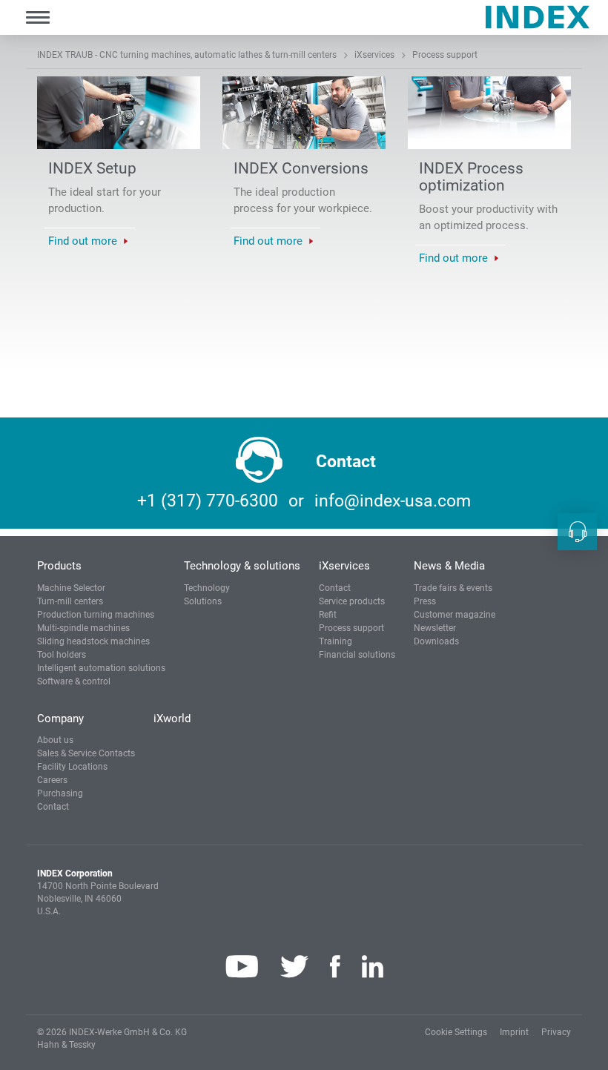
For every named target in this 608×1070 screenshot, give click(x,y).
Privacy (556, 1032)
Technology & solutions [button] (242, 565)
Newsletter (435, 628)
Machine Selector (71, 588)
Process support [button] (351, 628)
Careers (52, 780)
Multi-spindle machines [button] (83, 628)
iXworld (172, 718)
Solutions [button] (203, 601)
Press (425, 601)
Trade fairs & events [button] (453, 588)
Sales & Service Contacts (86, 753)
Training (335, 641)
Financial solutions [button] (357, 655)
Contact (335, 588)
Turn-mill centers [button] (70, 601)
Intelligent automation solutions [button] (101, 668)
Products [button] (59, 565)
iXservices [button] (344, 565)
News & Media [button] (449, 565)
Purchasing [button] (60, 793)
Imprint (514, 1032)
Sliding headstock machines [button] (93, 641)
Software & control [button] (73, 681)
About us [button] (55, 740)
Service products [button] (352, 601)
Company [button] (60, 718)
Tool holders (61, 655)
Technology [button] (207, 588)
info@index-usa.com (392, 501)
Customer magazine (454, 615)
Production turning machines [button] (95, 615)
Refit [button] (328, 615)
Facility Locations (72, 767)
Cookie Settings (456, 1032)
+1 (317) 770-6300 (207, 501)
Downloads (436, 641)
